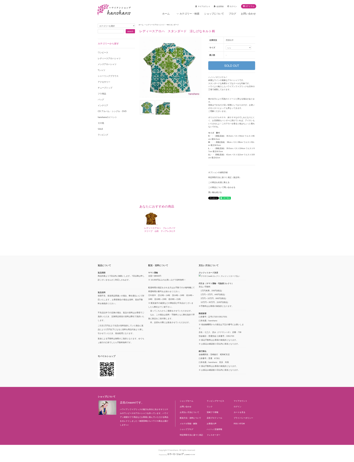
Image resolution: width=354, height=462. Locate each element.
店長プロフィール (214, 418)
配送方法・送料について (190, 418)
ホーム (166, 13)
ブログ (232, 13)
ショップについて (214, 13)
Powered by (163, 455)
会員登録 (220, 6)
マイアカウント (204, 6)
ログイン (233, 6)
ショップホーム (186, 401)
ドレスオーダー (213, 435)
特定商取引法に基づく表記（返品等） (224, 177)
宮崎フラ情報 (212, 412)
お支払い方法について (189, 412)
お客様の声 (211, 423)
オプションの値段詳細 (218, 172)
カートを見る (239, 412)
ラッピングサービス (215, 401)
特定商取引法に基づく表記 (191, 435)
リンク (210, 406)
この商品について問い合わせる (221, 187)
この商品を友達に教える (219, 182)
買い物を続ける (215, 192)
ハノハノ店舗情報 (214, 429)
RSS (236, 423)
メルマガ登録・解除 (188, 423)
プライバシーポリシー (243, 418)
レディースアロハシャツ (155, 25)
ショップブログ (186, 429)
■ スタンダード (173, 25)
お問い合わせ (248, 13)
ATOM (242, 423)
